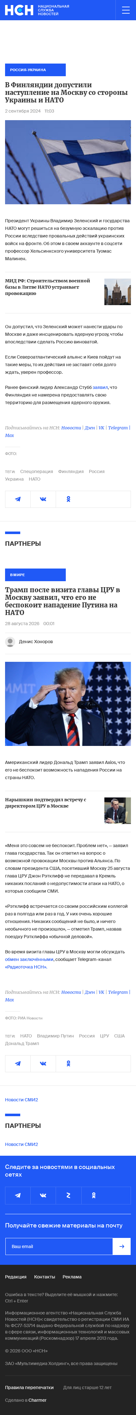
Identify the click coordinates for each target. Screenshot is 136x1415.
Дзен (90, 428)
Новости (71, 428)
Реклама (72, 1277)
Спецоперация (36, 471)
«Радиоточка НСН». (26, 967)
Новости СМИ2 (21, 1100)
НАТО (34, 479)
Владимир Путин (55, 1036)
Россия (97, 471)
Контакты (44, 1277)
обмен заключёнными (29, 959)
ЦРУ (104, 1036)
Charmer (37, 1400)
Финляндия (71, 471)
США (119, 1036)
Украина (14, 479)
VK (101, 428)
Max (9, 435)
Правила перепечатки (29, 1387)
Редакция (16, 1277)
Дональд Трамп (22, 1043)
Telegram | (119, 428)
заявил (100, 387)
